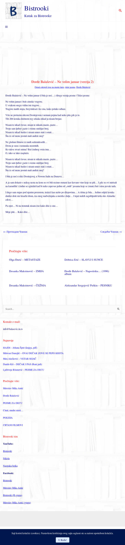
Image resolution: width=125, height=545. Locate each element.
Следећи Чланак (111, 231)
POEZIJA (8, 417)
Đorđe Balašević (83, 87)
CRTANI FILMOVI (13, 425)
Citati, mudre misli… (13, 410)
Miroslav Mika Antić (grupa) (17, 502)
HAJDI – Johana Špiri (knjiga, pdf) (20, 347)
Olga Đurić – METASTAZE (24, 259)
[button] (120, 10)
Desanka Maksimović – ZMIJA (26, 271)
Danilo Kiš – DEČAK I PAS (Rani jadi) (22, 364)
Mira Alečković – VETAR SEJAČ (19, 358)
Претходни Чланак (15, 231)
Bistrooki (36, 8)
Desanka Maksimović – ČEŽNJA (27, 285)
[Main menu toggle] (6, 26)
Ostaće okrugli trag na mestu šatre (49, 87)
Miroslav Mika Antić (13, 388)
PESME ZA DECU (12, 402)
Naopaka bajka (10, 465)
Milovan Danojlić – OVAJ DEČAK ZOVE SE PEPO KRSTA (33, 353)
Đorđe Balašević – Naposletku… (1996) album (86, 272)
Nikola (6, 458)
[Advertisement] (62, 55)
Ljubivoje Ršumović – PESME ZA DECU (23, 369)
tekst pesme (70, 87)
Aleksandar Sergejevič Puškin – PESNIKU (88, 285)
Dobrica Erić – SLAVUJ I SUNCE (83, 259)
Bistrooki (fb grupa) (12, 495)
